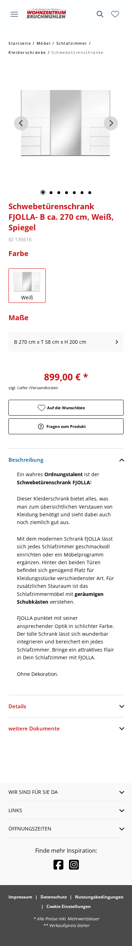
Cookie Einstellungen (68, 906)
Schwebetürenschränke (77, 52)
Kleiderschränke (27, 52)
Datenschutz (53, 897)
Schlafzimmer (71, 43)
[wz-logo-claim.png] (46, 14)
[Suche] (100, 14)
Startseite (19, 43)
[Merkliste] (115, 14)
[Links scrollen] (21, 123)
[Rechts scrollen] (111, 123)
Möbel (44, 43)
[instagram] (74, 864)
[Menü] (14, 14)
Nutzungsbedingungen (99, 897)
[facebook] (58, 864)
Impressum (20, 897)
